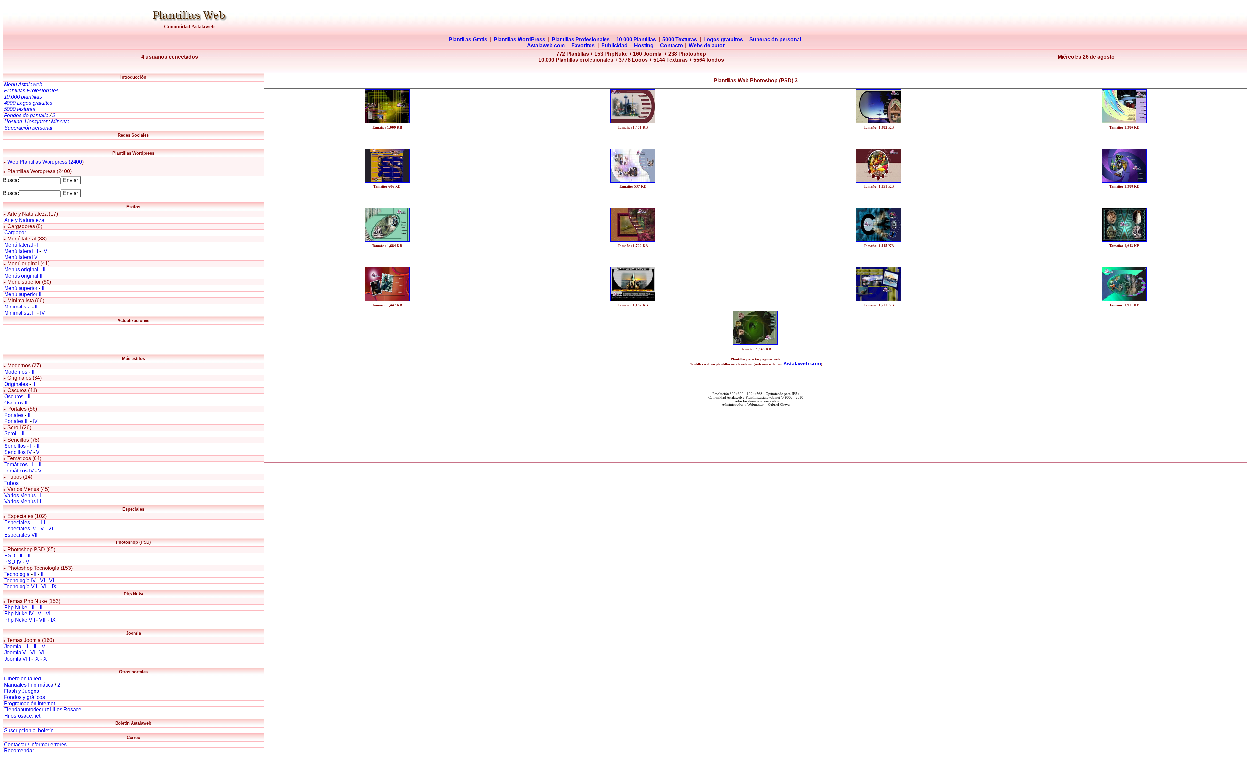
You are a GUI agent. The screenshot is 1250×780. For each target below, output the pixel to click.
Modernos (15, 372)
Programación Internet (29, 703)
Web (12, 162)
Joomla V (15, 652)
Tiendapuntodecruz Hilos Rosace (42, 709)
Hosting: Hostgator (25, 121)
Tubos (11, 483)
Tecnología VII (20, 586)
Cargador (15, 232)
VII (44, 586)
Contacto (671, 45)
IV (44, 251)
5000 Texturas (679, 39)
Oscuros (13, 396)
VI (50, 528)
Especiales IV (20, 528)
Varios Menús (20, 495)
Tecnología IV (20, 580)
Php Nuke (15, 607)
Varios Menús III (22, 501)
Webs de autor (707, 45)
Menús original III (24, 276)
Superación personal (775, 39)
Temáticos (16, 464)
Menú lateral (18, 245)
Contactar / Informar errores (35, 744)
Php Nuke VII (19, 620)
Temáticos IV (19, 470)
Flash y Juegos (21, 691)
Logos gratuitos (723, 39)
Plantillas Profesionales (581, 39)
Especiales (17, 522)
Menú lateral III (21, 251)
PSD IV (12, 562)
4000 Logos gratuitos (28, 103)
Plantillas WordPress (519, 39)
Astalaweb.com (546, 45)
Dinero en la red (22, 678)
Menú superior (20, 288)
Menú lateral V (21, 257)
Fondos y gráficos (24, 697)
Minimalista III (20, 313)
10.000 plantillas (23, 97)
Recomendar (19, 750)
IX (54, 586)
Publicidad (614, 45)
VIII (43, 620)
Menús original (21, 269)
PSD (9, 555)
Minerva (60, 121)
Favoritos (583, 45)
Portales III (16, 421)
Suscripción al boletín (29, 730)
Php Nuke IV (19, 613)
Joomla (12, 646)
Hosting (644, 45)
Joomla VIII (17, 659)
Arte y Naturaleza (24, 220)
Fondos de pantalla (27, 115)
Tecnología (17, 574)
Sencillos (15, 446)
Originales (16, 384)
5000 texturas (19, 109)
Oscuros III (16, 402)
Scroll (11, 433)
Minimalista (17, 306)
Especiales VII (20, 535)
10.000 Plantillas (636, 39)
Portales (13, 415)
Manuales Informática (28, 685)
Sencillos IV (18, 452)
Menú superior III (23, 294)
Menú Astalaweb (23, 84)
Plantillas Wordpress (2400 (50, 162)
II (38, 245)
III (39, 446)
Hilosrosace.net (22, 715)
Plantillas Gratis (468, 39)
